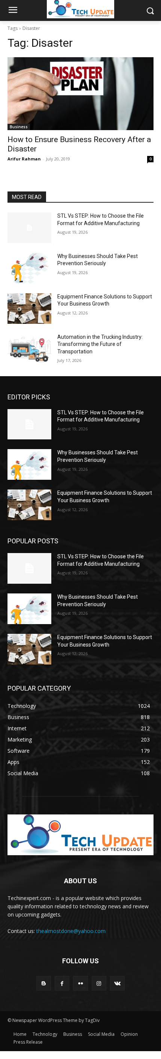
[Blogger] (43, 983)
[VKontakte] (117, 983)
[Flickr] (80, 983)
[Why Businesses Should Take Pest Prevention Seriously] (29, 268)
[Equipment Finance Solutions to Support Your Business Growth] (29, 308)
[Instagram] (99, 983)
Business (19, 126)
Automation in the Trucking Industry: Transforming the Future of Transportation (100, 344)
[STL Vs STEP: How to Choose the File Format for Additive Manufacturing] (29, 227)
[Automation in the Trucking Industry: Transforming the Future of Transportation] (29, 349)
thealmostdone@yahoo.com (71, 930)
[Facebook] (62, 983)
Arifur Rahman (24, 159)
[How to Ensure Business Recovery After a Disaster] (80, 93)
